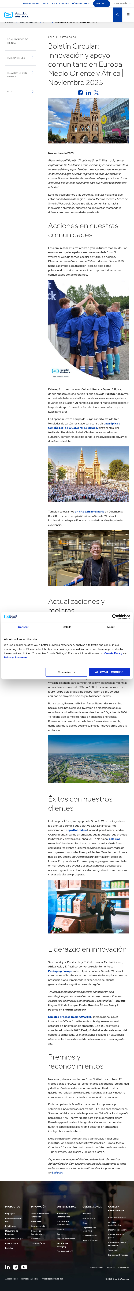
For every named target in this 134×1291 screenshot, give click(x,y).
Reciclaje (9, 1248)
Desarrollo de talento (118, 1230)
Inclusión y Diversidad (118, 1255)
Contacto (101, 3)
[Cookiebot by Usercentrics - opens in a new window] (114, 617)
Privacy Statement (16, 657)
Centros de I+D (38, 1226)
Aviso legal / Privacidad (52, 1279)
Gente (59, 1234)
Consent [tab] (23, 626)
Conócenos (123, 1267)
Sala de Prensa (60, 3)
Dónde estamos (81, 3)
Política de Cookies (29, 1279)
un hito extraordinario (89, 511)
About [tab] (111, 626)
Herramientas (37, 1238)
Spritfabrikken (77, 830)
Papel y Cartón (11, 1243)
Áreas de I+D (37, 1221)
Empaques (10, 1213)
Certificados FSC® (65, 1251)
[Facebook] (15, 1267)
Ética (85, 1223)
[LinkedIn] (7, 1267)
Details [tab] (67, 626)
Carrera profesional (117, 1217)
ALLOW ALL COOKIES (109, 672)
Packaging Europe (60, 971)
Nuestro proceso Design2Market (69, 1017)
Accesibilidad (11, 1279)
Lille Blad (115, 839)
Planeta (60, 1229)
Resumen (87, 1213)
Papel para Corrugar (14, 1238)
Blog (46, 3)
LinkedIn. (57, 1172)
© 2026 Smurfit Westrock (117, 1279)
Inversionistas (31, 3)
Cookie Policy (113, 653)
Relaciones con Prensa (17, 74)
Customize (64, 672)
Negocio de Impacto (66, 1238)
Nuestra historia (90, 1235)
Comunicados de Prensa (17, 41)
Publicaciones (16, 57)
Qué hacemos (89, 1218)
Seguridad (113, 1250)
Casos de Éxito (38, 1243)
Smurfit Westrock (91, 1240)
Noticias (111, 1267)
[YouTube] (24, 1267)
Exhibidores (10, 1226)
